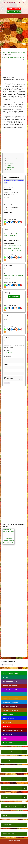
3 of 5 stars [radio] (8, 352)
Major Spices (10, 163)
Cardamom (13, 268)
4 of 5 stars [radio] (10, 352)
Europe (5, 248)
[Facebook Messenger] (12, 222)
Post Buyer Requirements (14, 8)
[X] (14, 222)
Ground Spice (7, 275)
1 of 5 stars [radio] (4, 352)
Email (5, 371)
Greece (17, 248)
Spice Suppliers (16, 233)
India (24, 52)
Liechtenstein (7, 250)
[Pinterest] (21, 222)
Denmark (19, 245)
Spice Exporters (7, 233)
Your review (7, 356)
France (13, 248)
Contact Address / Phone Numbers (15, 158)
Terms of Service (17, 840)
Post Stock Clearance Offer (14, 11)
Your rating (7, 350)
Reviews (9, 169)
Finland (9, 248)
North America (20, 250)
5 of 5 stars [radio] (12, 352)
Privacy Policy (10, 840)
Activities (9, 161)
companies (19, 52)
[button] (23, 59)
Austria (5, 245)
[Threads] (9, 222)
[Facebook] (7, 222)
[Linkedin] (19, 222)
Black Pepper (7, 268)
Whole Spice (7, 278)
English (5, 665)
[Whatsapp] (5, 222)
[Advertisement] (14, 33)
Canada (14, 245)
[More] (5, 224)
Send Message (10, 167)
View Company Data (8, 542)
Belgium (10, 245)
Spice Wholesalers (12, 235)
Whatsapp (9, 165)
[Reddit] (16, 222)
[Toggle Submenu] (24, 752)
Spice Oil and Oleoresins (17, 275)
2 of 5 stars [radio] (6, 352)
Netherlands (14, 250)
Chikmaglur (8, 131)
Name (6, 364)
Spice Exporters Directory (14, 2)
